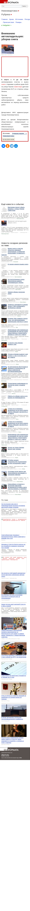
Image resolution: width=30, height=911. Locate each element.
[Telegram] (12, 146)
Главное (4, 19)
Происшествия (8, 22)
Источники (19, 19)
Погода (27, 19)
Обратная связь (5, 754)
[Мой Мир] (16, 146)
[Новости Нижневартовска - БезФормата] (9, 2)
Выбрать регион (5, 755)
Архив (11, 19)
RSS (21, 757)
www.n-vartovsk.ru (8, 54)
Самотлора (18, 87)
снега (3, 84)
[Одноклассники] (8, 146)
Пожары (18, 22)
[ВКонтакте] (3, 146)
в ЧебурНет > (6, 25)
